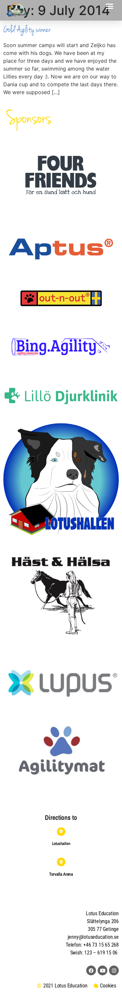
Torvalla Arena (61, 874)
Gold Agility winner (27, 29)
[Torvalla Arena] (61, 862)
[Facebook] (91, 970)
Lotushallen (61, 843)
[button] (109, 6)
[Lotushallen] (61, 831)
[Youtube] (102, 970)
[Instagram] (114, 970)
